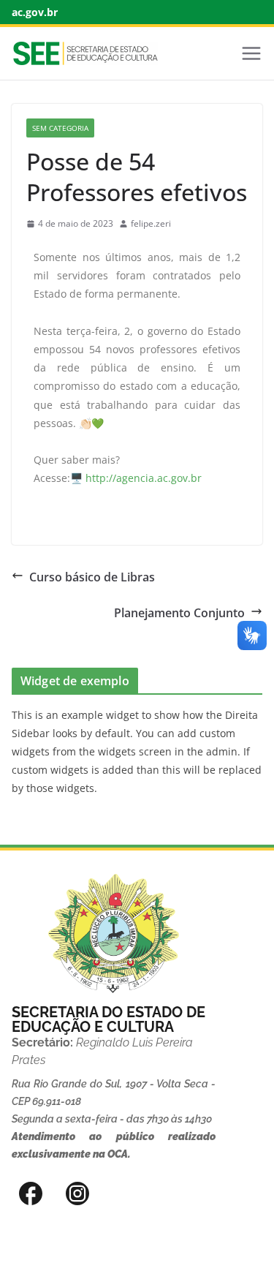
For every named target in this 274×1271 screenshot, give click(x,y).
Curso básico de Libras (92, 577)
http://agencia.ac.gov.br (143, 478)
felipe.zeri (151, 223)
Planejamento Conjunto (179, 613)
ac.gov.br (35, 12)
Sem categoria (60, 128)
